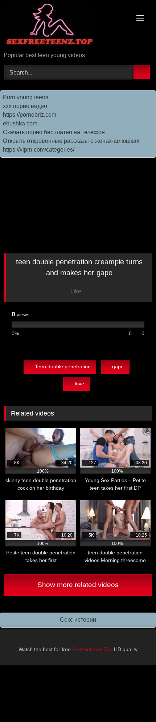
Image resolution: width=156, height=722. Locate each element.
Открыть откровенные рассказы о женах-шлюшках (71, 141)
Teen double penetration (63, 366)
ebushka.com (20, 123)
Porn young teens (25, 97)
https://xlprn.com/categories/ (38, 150)
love (79, 383)
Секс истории (78, 620)
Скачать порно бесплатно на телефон (54, 132)
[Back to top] (134, 700)
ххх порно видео (25, 106)
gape (118, 366)
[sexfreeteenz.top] (64, 26)
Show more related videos (78, 585)
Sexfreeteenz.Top (92, 649)
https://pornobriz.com (29, 115)
